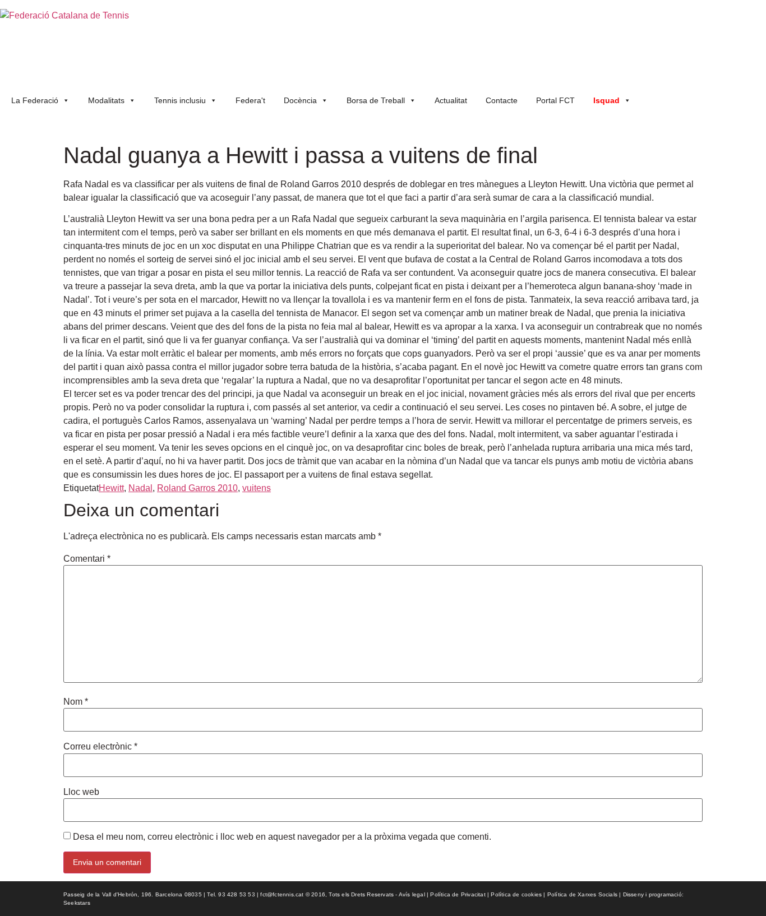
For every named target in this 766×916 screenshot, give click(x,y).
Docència (300, 100)
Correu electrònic (100, 746)
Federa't (250, 100)
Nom (75, 701)
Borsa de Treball (376, 100)
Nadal (140, 488)
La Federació (34, 100)
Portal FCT (555, 100)
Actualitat (451, 100)
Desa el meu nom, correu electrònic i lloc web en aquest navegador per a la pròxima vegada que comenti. (282, 836)
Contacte (502, 100)
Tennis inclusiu (180, 100)
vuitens (256, 488)
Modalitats (106, 100)
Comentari (86, 558)
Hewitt (111, 488)
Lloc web (81, 792)
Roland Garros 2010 (197, 488)
